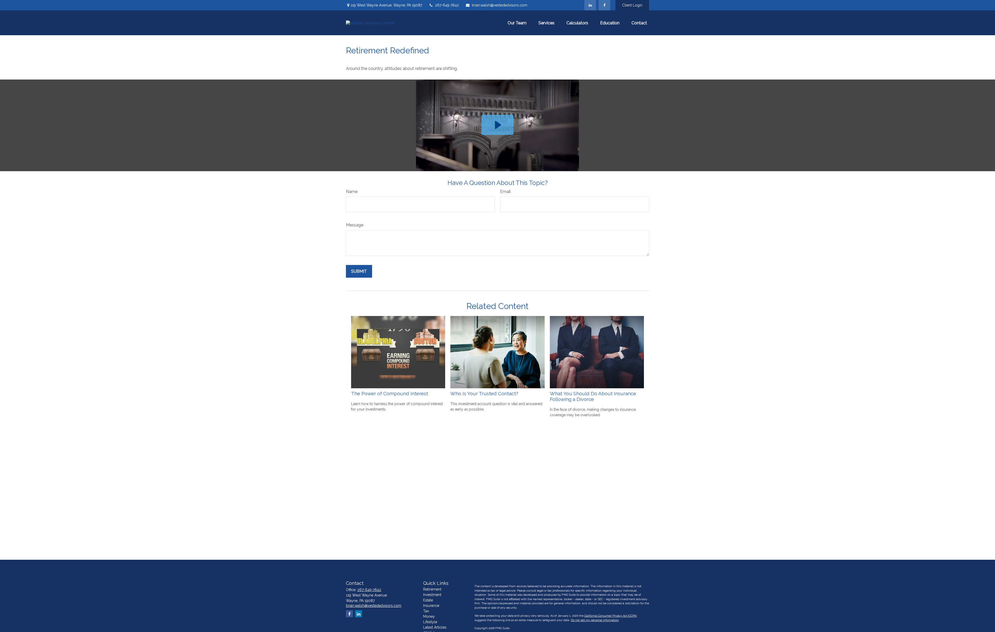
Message (354, 224)
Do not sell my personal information (595, 620)
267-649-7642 (447, 5)
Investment (432, 595)
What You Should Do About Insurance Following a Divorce (593, 396)
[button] (517, 22)
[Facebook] (604, 5)
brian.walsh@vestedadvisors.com (499, 5)
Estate (428, 600)
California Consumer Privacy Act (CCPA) (610, 615)
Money (429, 616)
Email (505, 191)
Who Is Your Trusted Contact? (484, 393)
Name (352, 191)
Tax (426, 611)
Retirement (432, 589)
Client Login (632, 5)
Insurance (431, 606)
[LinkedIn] (590, 5)
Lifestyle (430, 622)
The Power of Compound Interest (389, 393)
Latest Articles (434, 627)
